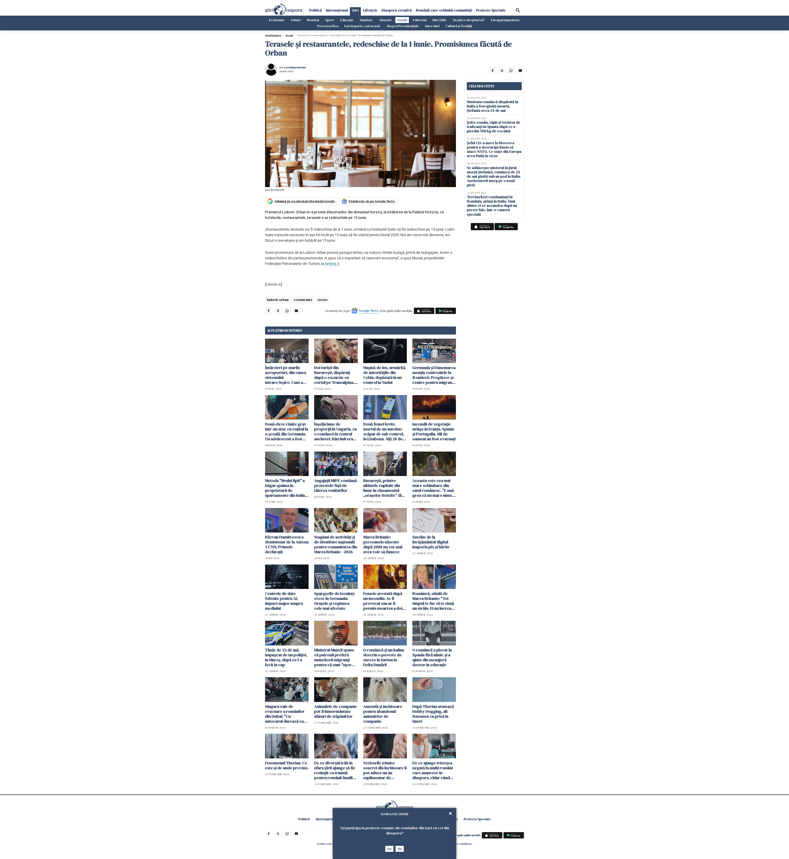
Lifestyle (370, 10)
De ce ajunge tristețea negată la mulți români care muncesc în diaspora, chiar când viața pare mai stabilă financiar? (432, 770)
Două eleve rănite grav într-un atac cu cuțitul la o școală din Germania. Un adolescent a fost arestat (286, 431)
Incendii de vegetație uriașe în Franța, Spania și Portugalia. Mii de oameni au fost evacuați (434, 431)
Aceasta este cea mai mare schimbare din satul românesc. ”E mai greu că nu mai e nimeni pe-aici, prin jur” (433, 488)
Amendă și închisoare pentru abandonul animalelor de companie (382, 714)
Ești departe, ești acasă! (362, 26)
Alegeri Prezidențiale (402, 26)
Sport (329, 20)
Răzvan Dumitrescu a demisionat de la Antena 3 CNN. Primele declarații (287, 544)
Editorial (419, 20)
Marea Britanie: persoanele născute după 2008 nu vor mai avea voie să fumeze (382, 544)
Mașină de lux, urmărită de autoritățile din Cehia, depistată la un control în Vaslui (384, 375)
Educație (347, 20)
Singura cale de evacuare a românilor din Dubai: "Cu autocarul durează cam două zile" (286, 714)
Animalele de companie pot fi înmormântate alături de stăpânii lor (335, 711)
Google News (369, 310)
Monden (313, 20)
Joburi (296, 20)
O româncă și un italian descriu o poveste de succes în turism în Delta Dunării (383, 657)
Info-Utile (439, 20)
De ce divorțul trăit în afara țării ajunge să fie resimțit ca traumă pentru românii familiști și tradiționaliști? (335, 770)
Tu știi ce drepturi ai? (469, 20)
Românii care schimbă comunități (444, 10)
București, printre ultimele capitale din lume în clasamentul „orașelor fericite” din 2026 (383, 488)
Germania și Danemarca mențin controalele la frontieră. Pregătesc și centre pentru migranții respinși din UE (434, 375)
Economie (276, 20)
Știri (355, 10)
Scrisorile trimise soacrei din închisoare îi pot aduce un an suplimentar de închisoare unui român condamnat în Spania (385, 770)
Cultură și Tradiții (459, 26)
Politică (315, 10)
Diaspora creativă (397, 10)
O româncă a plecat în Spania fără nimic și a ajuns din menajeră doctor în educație (432, 657)
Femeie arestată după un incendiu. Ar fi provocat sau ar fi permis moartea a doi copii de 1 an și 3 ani (382, 601)
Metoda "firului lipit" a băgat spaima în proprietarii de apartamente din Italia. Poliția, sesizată (285, 488)
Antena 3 (332, 263)
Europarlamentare (505, 20)
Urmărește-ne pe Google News (372, 201)
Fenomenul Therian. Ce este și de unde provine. (287, 765)
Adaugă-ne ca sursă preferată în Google (305, 201)
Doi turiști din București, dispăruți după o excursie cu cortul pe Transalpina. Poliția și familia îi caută (335, 375)
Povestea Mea (327, 26)
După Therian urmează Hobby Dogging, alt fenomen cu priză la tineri (433, 714)
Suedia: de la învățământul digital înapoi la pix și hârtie (431, 542)
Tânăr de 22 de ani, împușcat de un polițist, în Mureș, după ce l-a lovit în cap (286, 657)
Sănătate (366, 20)
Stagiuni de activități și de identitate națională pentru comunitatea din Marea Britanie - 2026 (335, 544)
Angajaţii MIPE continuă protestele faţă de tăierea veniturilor (335, 485)
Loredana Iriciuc (295, 67)
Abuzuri (385, 20)
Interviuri (432, 26)
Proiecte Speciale (491, 10)
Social (402, 20)
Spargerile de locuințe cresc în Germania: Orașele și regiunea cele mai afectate (334, 601)
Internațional (337, 10)
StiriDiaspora (273, 35)
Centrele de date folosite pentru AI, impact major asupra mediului (284, 601)
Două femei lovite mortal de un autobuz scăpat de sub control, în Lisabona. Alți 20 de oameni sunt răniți (383, 431)
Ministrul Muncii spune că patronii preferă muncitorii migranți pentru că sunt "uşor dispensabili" (334, 657)
